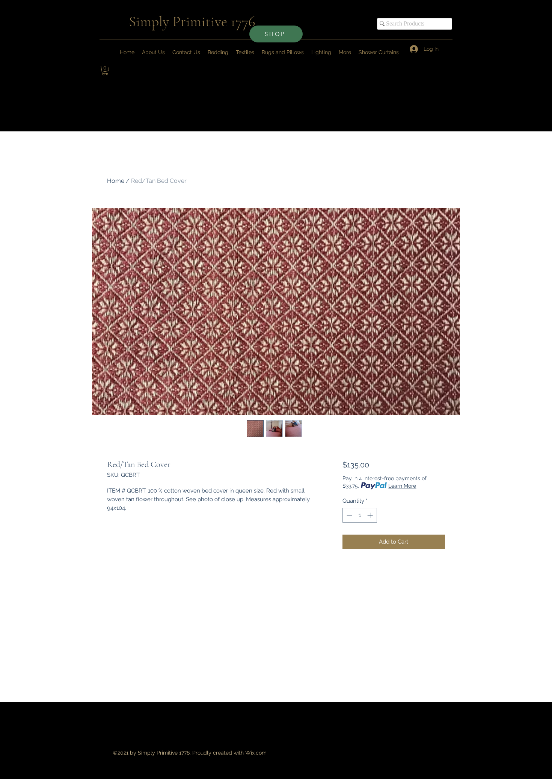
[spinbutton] (359, 515)
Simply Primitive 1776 (192, 21)
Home (115, 180)
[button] (345, 52)
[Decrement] (349, 515)
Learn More (402, 486)
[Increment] (371, 515)
